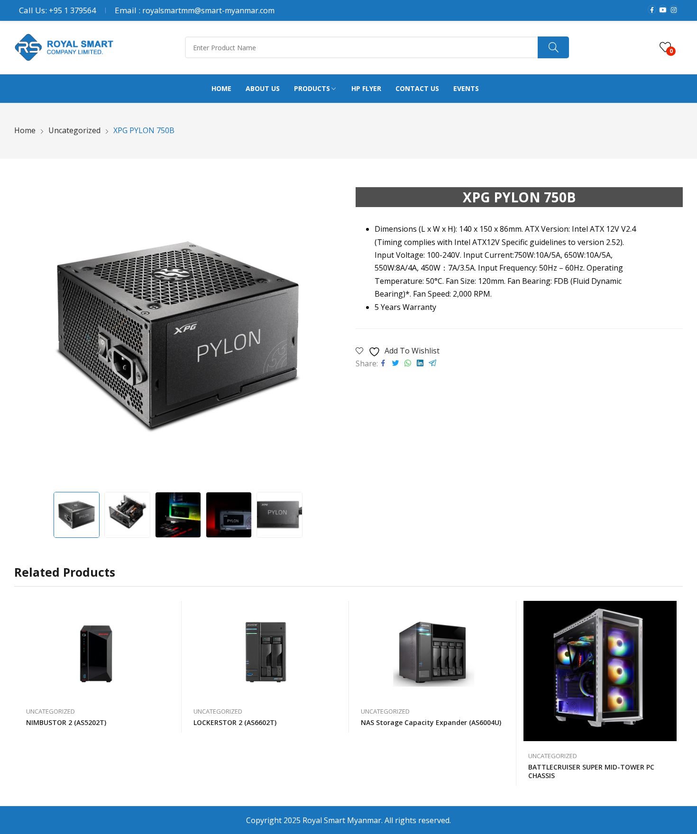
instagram (673, 9)
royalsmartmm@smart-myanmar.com (208, 10)
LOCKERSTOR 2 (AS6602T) (234, 722)
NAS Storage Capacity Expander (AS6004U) (431, 722)
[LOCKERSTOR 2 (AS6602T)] (265, 649)
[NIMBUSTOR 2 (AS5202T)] (97, 649)
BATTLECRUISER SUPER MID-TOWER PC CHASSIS (591, 771)
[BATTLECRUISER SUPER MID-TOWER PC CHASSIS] (600, 671)
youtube (663, 9)
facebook (652, 9)
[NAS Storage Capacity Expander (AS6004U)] (432, 649)
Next (329, 336)
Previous (26, 336)
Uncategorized (50, 711)
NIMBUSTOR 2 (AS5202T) (66, 722)
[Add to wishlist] (169, 612)
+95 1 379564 (72, 10)
